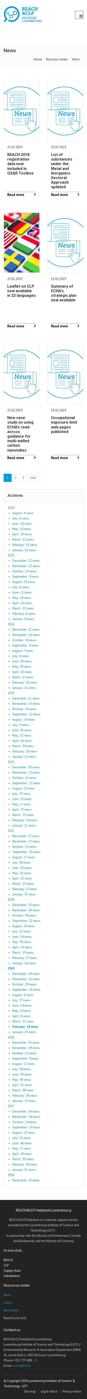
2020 (10, 900)
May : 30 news (21, 942)
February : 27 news (24, 958)
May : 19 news (21, 1011)
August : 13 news (23, 582)
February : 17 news (24, 889)
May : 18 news (21, 667)
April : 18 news (22, 741)
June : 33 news (22, 1074)
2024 (10, 624)
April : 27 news (22, 810)
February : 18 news (24, 682)
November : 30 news (26, 910)
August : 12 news (23, 1064)
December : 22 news (26, 561)
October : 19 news (24, 571)
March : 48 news (23, 1090)
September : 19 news (26, 1127)
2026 (10, 508)
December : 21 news (26, 630)
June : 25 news (22, 799)
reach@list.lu (22, 1366)
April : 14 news (22, 603)
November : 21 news (26, 979)
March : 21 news (23, 1021)
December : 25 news (26, 905)
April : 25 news (22, 878)
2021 (10, 831)
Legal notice (49, 1391)
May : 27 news (21, 1148)
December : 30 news (26, 767)
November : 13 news (26, 566)
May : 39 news (21, 1080)
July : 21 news (21, 1138)
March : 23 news (23, 884)
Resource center (57, 59)
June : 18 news (22, 524)
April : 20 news (22, 534)
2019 (10, 968)
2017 (10, 1106)
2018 (10, 1037)
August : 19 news (23, 720)
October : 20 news (24, 984)
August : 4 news (22, 513)
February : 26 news (24, 1164)
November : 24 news (26, 1117)
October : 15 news (24, 847)
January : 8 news (23, 619)
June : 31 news (22, 730)
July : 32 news (21, 931)
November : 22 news (26, 773)
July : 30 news (21, 863)
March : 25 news (23, 815)
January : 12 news (24, 757)
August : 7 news (22, 651)
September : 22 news (26, 783)
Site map (30, 1391)
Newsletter (11, 1310)
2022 (10, 762)
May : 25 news (21, 735)
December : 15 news (26, 1043)
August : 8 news (22, 995)
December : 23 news (26, 1180)
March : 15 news (23, 608)
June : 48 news (22, 1143)
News (7, 1295)
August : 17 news (23, 857)
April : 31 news (22, 1085)
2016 (10, 1175)
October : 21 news (24, 778)
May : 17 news (21, 804)
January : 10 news (24, 550)
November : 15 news (26, 704)
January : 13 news (24, 1032)
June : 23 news (22, 868)
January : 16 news (24, 963)
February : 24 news (24, 820)
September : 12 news (26, 714)
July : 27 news (21, 794)
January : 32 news (24, 894)
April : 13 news (22, 672)
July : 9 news (20, 725)
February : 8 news (24, 614)
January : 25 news (24, 1101)
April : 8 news (21, 1016)
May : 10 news (21, 529)
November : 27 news (26, 841)
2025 (10, 555)
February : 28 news (24, 751)
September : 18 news (26, 990)
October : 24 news (24, 1122)
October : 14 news (24, 640)
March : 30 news (23, 1159)
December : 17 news (25, 836)
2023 (10, 693)
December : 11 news (26, 698)
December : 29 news (26, 974)
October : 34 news (24, 915)
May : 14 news (21, 598)
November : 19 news (26, 1048)
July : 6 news (20, 518)
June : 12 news (22, 592)
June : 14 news (22, 1006)
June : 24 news (22, 937)
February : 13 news (24, 545)
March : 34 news (23, 746)
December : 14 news (26, 1111)
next (33, 478)
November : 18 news (26, 635)
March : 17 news (23, 677)
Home (38, 59)
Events (8, 1303)
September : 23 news (26, 852)
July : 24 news (21, 1069)
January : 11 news (24, 688)
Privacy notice (71, 1391)
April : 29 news (22, 947)
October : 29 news (24, 709)
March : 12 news (23, 540)
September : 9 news (25, 577)
